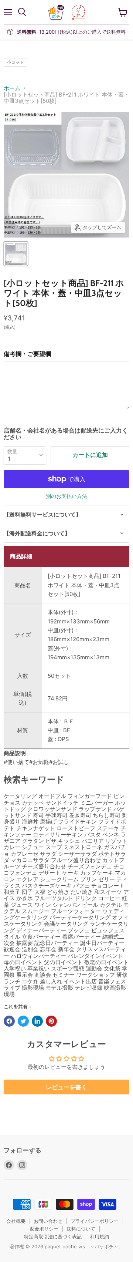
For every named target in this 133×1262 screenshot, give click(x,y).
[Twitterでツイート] (23, 1021)
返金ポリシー (44, 1229)
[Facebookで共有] (9, 1021)
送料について (80, 1229)
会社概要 (15, 1221)
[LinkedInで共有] (37, 1021)
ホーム (12, 88)
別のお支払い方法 (66, 496)
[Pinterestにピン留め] (51, 1021)
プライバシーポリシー (95, 1221)
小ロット (15, 62)
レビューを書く (66, 1087)
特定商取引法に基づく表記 (53, 1236)
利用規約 (99, 1236)
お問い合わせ (48, 1221)
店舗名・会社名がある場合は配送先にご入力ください (66, 434)
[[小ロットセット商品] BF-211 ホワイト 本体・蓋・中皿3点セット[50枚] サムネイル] (16, 254)
